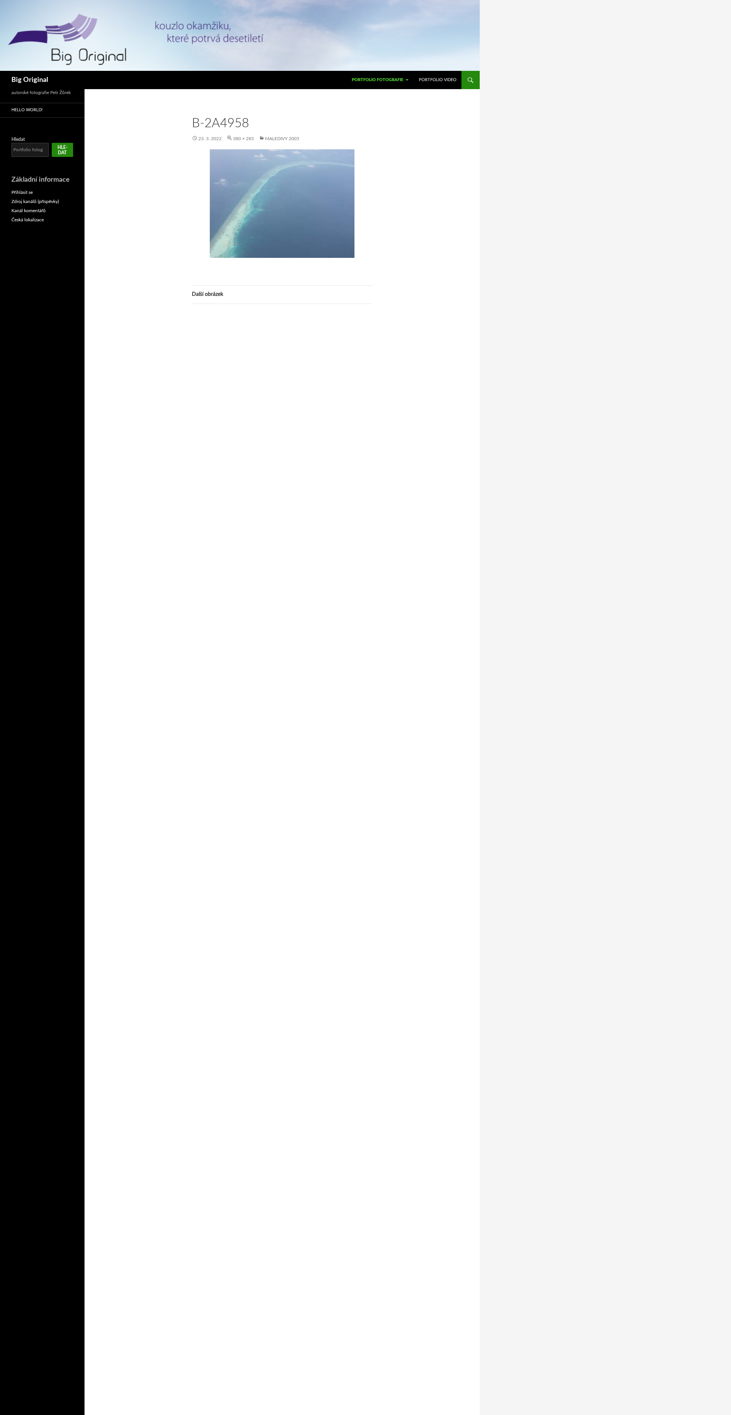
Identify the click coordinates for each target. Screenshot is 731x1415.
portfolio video (437, 80)
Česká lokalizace (27, 219)
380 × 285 (243, 138)
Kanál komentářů (28, 210)
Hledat (18, 139)
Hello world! (27, 110)
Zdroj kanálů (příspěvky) (35, 201)
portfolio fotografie (377, 80)
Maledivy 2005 (282, 138)
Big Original (29, 80)
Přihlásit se (22, 192)
